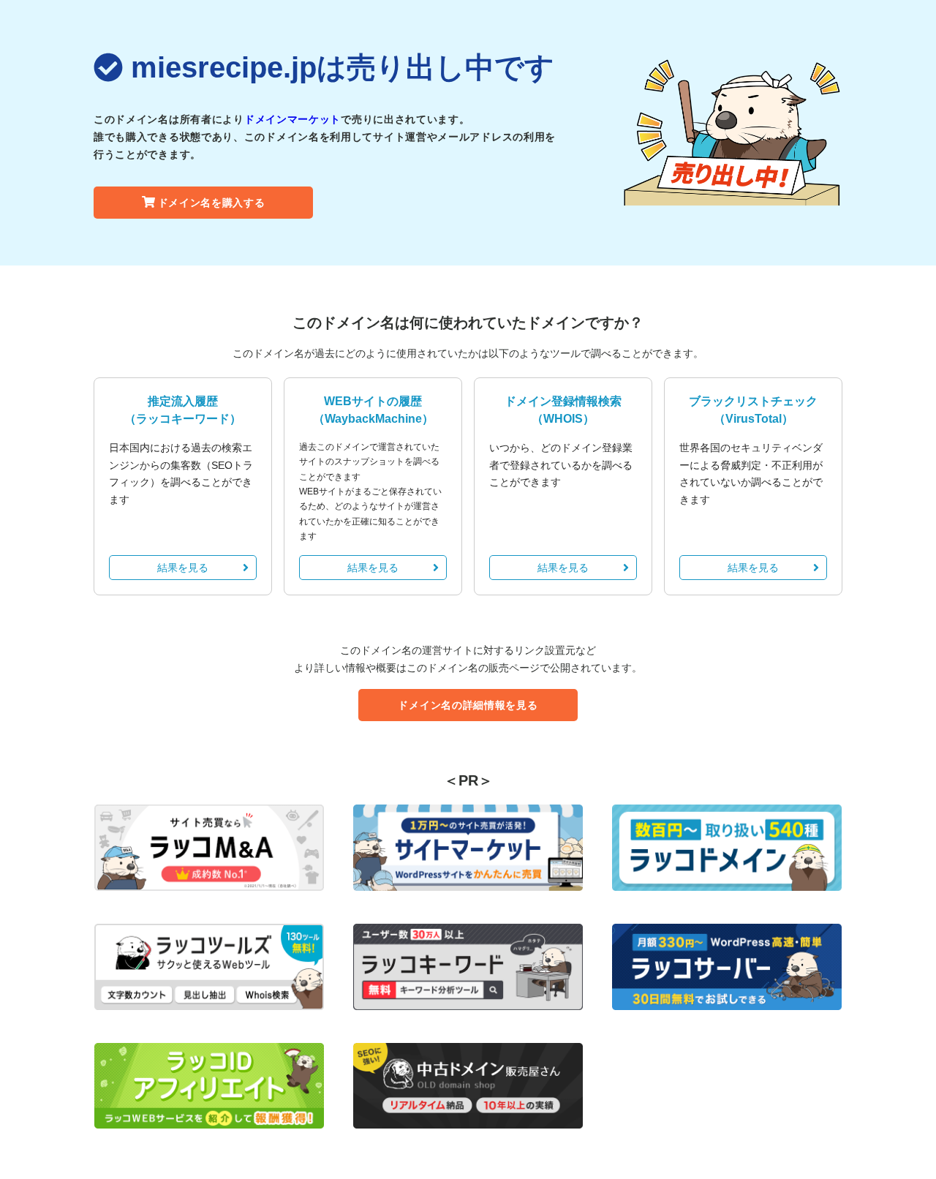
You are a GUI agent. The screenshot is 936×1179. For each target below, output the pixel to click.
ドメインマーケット (292, 119)
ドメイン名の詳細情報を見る (467, 705)
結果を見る (182, 567)
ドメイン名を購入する (211, 202)
